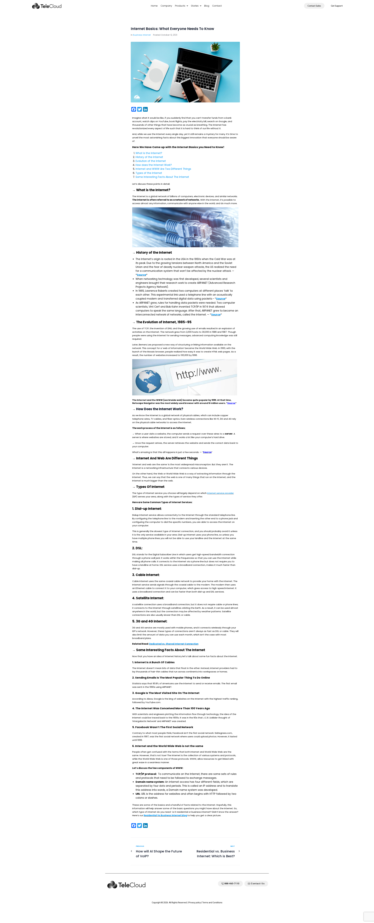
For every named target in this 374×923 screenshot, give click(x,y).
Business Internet (142, 34)
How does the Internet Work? (154, 165)
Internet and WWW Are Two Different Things (163, 169)
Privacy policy (194, 902)
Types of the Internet (149, 173)
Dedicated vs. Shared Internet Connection (173, 643)
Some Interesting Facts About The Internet (162, 177)
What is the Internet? (149, 153)
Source (141, 275)
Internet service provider (220, 493)
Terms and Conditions (212, 902)
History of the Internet (149, 157)
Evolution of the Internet (151, 161)
